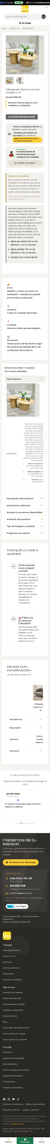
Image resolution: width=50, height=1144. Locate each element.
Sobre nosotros (10, 1016)
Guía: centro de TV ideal (14, 1033)
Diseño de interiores (12, 998)
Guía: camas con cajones (15, 1039)
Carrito (42, 1140)
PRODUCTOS (14, 28)
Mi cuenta (7, 1052)
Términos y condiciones (13, 1104)
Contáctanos (9, 1081)
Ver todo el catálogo (12, 979)
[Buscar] (44, 16)
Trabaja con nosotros (13, 1087)
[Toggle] (41, 379)
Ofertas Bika (8, 973)
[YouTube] (13, 1099)
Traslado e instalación (13, 1010)
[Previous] (9, 55)
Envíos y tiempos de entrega (16, 1070)
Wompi (19, 2)
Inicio (4, 28)
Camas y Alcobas (11, 968)
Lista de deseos (10, 1064)
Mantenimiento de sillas (14, 1004)
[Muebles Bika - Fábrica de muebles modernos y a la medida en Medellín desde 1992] (25, 8)
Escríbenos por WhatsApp (22, 862)
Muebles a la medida (12, 992)
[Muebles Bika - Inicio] (7, 936)
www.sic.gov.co (17, 1124)
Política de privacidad (35, 1104)
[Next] (40, 55)
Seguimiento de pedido (13, 1058)
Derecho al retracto (11, 1110)
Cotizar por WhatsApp (21, 117)
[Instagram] (8, 1099)
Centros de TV (9, 956)
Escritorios (7, 962)
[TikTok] (18, 1099)
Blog (5, 1022)
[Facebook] (4, 1099)
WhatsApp (25, 1140)
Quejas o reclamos (31, 1110)
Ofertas (8, 1140)
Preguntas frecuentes (12, 1075)
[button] (3, 9)
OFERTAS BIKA (27, 28)
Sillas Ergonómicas (11, 950)
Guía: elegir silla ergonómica (16, 1027)
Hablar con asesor (26, 163)
